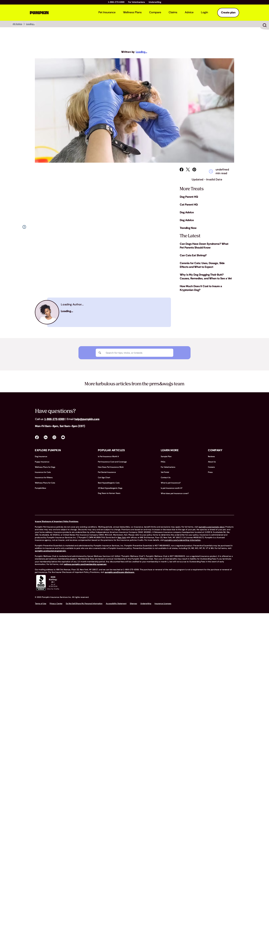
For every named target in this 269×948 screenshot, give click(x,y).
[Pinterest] (194, 169)
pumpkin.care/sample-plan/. (212, 527)
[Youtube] (63, 437)
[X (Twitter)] (188, 169)
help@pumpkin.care (86, 419)
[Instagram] (54, 437)
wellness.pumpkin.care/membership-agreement (85, 564)
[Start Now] (264, 25)
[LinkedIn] (45, 437)
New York (122, 537)
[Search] (100, 353)
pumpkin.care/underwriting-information (182, 540)
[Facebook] (181, 169)
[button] (103, 312)
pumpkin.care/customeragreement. (50, 551)
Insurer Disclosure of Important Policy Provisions (56, 521)
